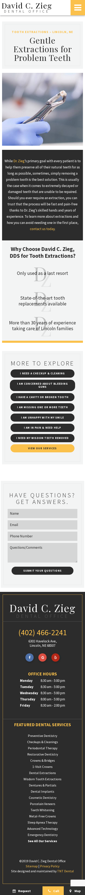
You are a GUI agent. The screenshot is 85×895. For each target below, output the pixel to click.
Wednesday (29, 693)
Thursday (27, 699)
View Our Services (42, 448)
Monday (26, 680)
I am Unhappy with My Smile (42, 417)
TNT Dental (65, 871)
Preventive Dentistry (42, 736)
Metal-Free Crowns (42, 816)
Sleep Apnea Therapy (42, 822)
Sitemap (32, 866)
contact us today (42, 229)
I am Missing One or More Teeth (42, 407)
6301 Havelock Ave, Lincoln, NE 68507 (42, 643)
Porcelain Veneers (42, 804)
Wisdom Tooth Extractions (42, 779)
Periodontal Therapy (42, 748)
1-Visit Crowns (42, 767)
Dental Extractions (42, 773)
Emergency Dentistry (43, 835)
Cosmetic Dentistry (42, 798)
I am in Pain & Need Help (42, 427)
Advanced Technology (42, 828)
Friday (25, 705)
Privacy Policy (49, 866)
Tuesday (26, 687)
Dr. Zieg (19, 161)
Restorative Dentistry (42, 754)
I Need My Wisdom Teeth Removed (42, 438)
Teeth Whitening (42, 810)
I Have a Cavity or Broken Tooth (42, 397)
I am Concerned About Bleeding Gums (42, 385)
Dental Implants (42, 791)
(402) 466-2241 (42, 632)
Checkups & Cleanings (42, 742)
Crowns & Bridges (42, 760)
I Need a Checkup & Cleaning (42, 373)
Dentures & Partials (42, 785)
